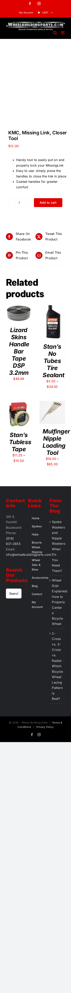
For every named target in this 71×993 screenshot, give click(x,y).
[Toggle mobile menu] (63, 33)
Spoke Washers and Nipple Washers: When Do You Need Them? (57, 546)
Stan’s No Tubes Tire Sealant (53, 361)
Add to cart (48, 202)
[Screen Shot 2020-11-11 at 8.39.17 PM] (35, 85)
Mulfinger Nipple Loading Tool (56, 442)
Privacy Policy (44, 726)
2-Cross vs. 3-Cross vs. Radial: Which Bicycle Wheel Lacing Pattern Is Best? (57, 666)
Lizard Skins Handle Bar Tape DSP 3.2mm (19, 351)
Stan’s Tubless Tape (20, 442)
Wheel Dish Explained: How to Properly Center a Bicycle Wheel (57, 602)
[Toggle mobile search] (55, 33)
